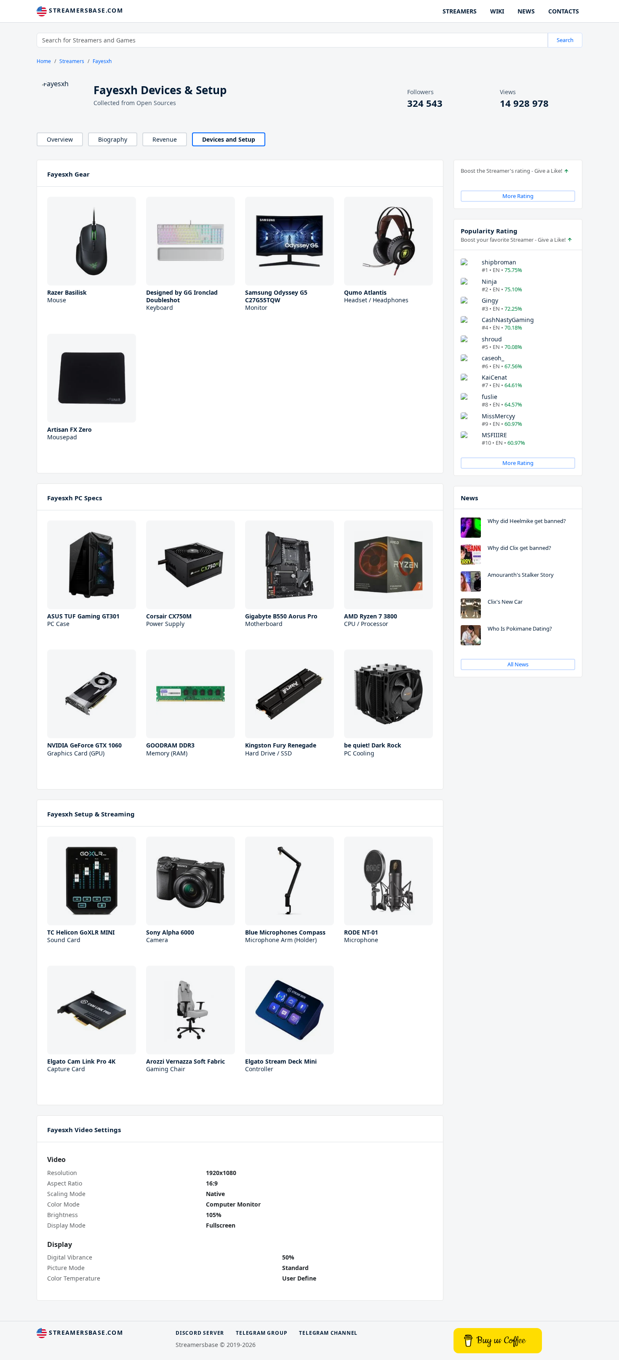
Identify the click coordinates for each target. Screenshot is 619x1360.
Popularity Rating (489, 231)
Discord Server (200, 1332)
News (469, 498)
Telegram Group (261, 1332)
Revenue (164, 139)
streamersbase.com (85, 10)
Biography (112, 139)
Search (565, 40)
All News (517, 664)
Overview (60, 139)
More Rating (518, 196)
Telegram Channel (328, 1332)
